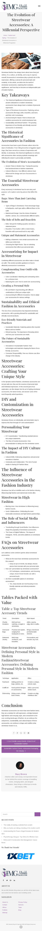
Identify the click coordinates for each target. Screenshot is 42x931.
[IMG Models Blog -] (14, 6)
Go (37, 814)
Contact (4, 905)
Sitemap (4, 912)
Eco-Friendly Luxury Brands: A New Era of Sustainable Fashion (21, 742)
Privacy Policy (22, 902)
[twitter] (17, 732)
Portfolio (4, 910)
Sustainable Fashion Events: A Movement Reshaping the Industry (21, 750)
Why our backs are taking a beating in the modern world (22, 828)
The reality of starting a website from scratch (18, 825)
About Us (5, 902)
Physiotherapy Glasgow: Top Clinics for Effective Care (21, 837)
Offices (4, 907)
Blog (19, 910)
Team (20, 907)
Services (21, 905)
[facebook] (13, 732)
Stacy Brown (21, 774)
